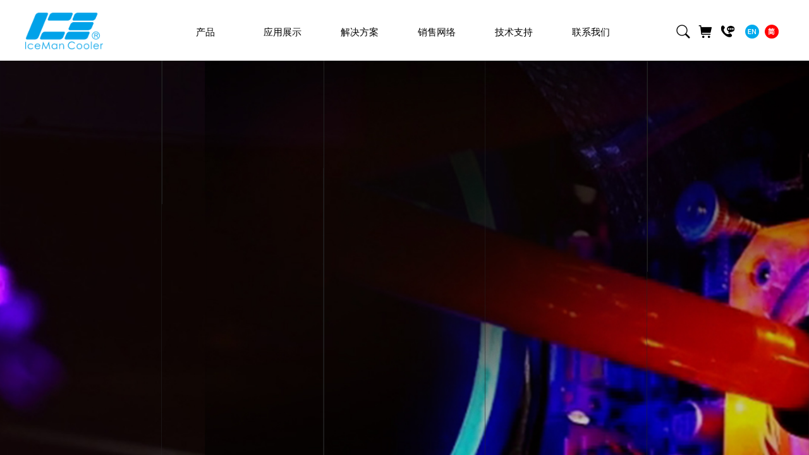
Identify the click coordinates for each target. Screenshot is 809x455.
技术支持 (514, 32)
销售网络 (437, 32)
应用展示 (282, 32)
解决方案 (360, 32)
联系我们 (591, 32)
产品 (205, 32)
